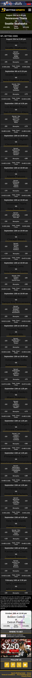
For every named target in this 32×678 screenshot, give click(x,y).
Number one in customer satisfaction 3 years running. (16, 635)
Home (29, 673)
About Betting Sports (24, 674)
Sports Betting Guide (18, 673)
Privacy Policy (26, 676)
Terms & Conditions (8, 674)
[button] (29, 10)
